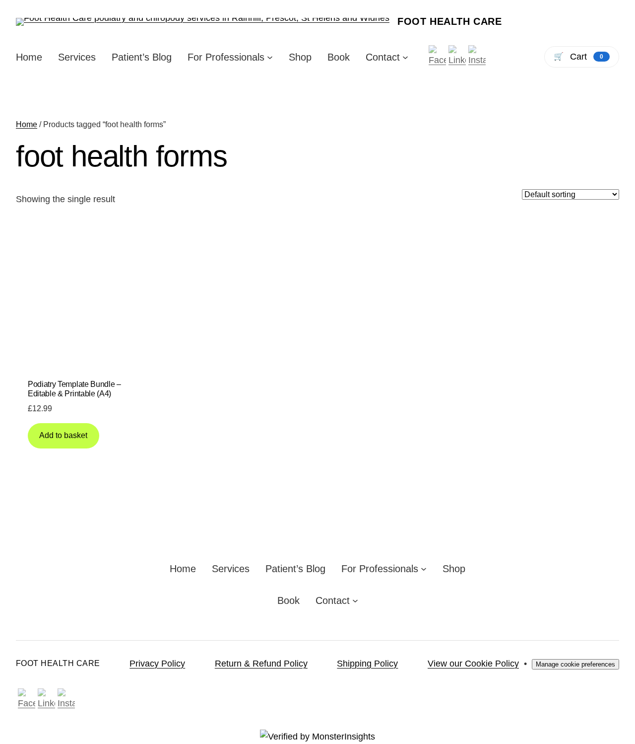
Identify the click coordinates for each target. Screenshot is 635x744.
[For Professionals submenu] (270, 57)
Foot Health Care (449, 21)
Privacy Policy (157, 664)
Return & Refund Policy (261, 664)
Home (26, 124)
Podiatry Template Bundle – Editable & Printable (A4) (74, 388)
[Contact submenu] (405, 57)
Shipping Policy (367, 664)
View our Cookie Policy (473, 664)
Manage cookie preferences (575, 664)
